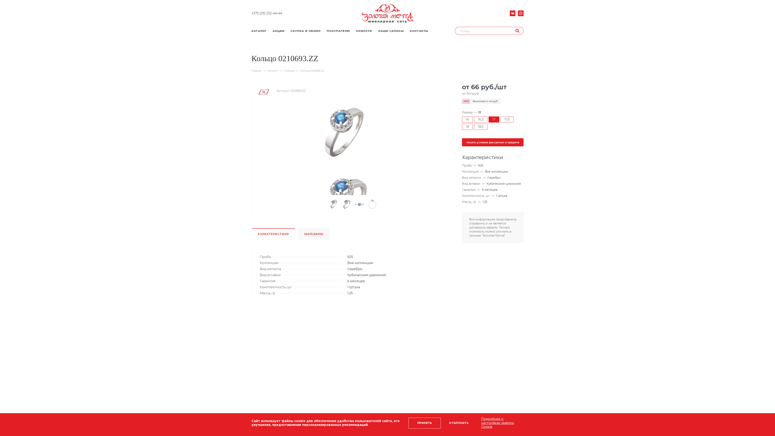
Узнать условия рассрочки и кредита (492, 142)
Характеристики (273, 234)
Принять (424, 423)
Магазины (313, 234)
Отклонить (459, 423)
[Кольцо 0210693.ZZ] (342, 134)
